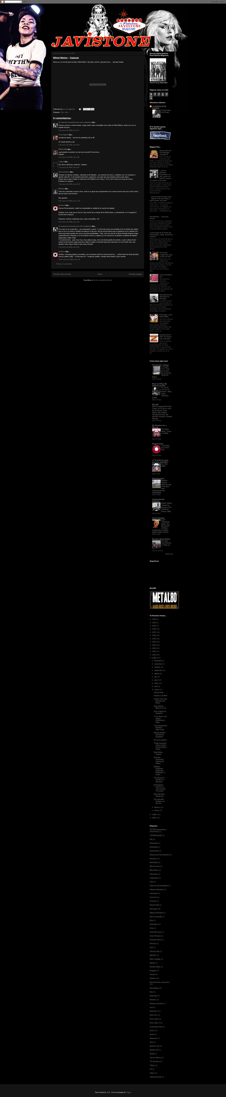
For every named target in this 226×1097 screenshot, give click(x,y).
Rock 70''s (153, 1015)
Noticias (153, 978)
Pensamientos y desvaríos (159, 982)
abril (156, 686)
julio (156, 677)
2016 (154, 635)
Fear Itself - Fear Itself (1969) (165, 316)
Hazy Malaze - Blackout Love (160, 707)
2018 (154, 629)
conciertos (153, 893)
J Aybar (61, 162)
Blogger (128, 1092)
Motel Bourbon (158, 478)
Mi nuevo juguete (160, 740)
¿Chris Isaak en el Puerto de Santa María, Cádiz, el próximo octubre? (161, 235)
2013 (154, 645)
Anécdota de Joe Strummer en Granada (165, 297)
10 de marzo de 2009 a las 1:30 (69, 259)
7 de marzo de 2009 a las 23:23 (69, 184)
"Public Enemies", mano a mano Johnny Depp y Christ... (160, 746)
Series (152, 1034)
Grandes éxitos (155, 940)
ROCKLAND (63, 149)
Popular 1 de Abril (160, 696)
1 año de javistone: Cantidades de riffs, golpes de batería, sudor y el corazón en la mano (160, 175)
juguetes (153, 955)
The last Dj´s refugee (160, 365)
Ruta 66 (155, 404)
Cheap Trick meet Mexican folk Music (160, 701)
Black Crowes (155, 866)
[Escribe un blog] (86, 109)
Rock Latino (154, 1019)
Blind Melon (154, 870)
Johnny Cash (154, 951)
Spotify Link (154, 1050)
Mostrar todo (169, 554)
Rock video (64, 112)
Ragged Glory (157, 444)
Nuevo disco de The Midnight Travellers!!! (165, 152)
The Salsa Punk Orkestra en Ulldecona (166, 543)
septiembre (158, 670)
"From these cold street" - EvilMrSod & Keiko (160, 719)
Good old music (155, 932)
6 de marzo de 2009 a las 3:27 (69, 130)
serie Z (152, 1030)
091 (151, 839)
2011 (154, 651)
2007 (154, 818)
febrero (157, 807)
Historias (153, 943)
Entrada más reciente (62, 274)
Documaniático (64, 172)
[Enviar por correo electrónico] (84, 109)
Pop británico (154, 988)
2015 (154, 638)
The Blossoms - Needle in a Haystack (159, 780)
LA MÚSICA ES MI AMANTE (159, 107)
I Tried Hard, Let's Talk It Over (165, 448)
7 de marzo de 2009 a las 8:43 (69, 167)
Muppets (153, 971)
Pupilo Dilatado (158, 518)
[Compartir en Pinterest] (93, 109)
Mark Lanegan (155, 959)
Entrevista (153, 924)
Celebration (154, 878)
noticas (152, 974)
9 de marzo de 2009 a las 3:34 (69, 222)
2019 (154, 626)
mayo (156, 683)
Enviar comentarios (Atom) (103, 280)
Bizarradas (154, 862)
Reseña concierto (156, 1003)
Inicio (100, 274)
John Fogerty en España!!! (160, 712)
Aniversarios (154, 851)
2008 (154, 814)
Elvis (151, 920)
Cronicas (153, 901)
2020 (154, 622)
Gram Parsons (155, 936)
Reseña (156, 835)
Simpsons (153, 1038)
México (152, 963)
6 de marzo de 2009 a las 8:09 (69, 157)
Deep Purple (154, 905)
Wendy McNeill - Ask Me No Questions (160, 735)
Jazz (151, 947)
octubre (157, 667)
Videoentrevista (155, 1077)
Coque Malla (158, 692)
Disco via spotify (156, 916)
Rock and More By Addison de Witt (159, 385)
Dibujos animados (156, 913)
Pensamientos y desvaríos (158, 830)
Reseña (152, 1000)
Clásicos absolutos (157, 889)
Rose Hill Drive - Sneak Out (160, 795)
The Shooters (155, 1061)
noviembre (158, 664)
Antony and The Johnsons (159, 855)
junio (156, 680)
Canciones (154, 874)
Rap (151, 992)
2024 (154, 619)
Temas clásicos (155, 1057)
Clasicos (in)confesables (159, 886)
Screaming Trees (156, 1027)
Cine (151, 882)
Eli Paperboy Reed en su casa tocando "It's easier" (160, 788)
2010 (154, 655)
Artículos (153, 859)
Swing (152, 1054)
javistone (62, 205)
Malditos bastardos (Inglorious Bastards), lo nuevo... (159, 770)
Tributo (152, 1065)
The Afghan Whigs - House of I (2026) (166, 431)
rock (151, 1007)
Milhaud (61, 189)
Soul (151, 1042)
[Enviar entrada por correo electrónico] (80, 109)
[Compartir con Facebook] (91, 109)
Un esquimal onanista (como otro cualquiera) (75, 122)
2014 (154, 642)
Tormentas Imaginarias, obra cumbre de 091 (166, 255)
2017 (154, 632)
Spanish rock (154, 1046)
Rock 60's (153, 1011)
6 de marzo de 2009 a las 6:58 (69, 145)
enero (156, 810)
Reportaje (153, 996)
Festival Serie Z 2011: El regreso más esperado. (165, 337)
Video (152, 1073)
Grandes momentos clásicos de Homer (159, 760)
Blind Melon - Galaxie (159, 753)
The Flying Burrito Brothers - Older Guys (160, 728)
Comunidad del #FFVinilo (158, 500)
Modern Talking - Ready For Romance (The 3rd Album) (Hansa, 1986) (166, 507)
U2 (151, 1069)
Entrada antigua (135, 274)
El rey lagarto (63, 135)
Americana (154, 843)
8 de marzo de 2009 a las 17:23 (69, 201)
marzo (156, 689)
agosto (157, 673)
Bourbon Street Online (161, 539)
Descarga (153, 909)
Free (151, 928)
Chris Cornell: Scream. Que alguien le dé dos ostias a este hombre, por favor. (161, 199)
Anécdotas (154, 847)
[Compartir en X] (88, 109)
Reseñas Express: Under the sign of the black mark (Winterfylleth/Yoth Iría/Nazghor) (161, 487)
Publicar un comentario (64, 264)
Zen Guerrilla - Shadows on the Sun (159, 801)
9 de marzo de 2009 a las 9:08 (69, 247)
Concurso (153, 897)
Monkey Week (155, 967)
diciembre (158, 661)
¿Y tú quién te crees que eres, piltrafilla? (160, 461)
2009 (154, 658)
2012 (154, 648)
